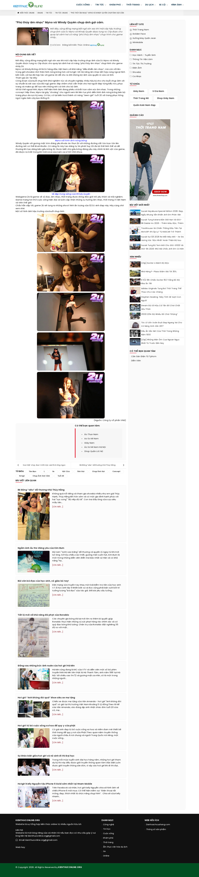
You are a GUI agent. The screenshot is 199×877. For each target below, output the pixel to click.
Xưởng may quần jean (144, 38)
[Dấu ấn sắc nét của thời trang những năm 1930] (135, 334)
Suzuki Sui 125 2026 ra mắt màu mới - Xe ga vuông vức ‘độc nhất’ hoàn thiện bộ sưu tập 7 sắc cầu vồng (162, 240)
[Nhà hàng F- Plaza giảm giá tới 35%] (135, 273)
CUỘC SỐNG (83, 5)
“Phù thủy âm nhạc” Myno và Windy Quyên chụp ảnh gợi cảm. (97, 13)
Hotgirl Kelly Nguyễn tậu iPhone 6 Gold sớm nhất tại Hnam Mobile (55, 784)
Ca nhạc (137, 76)
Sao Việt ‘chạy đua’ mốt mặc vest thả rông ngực (44, 465)
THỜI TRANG (133, 5)
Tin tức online (61, 13)
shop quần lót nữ (93, 451)
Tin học (106, 829)
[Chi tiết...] (57, 507)
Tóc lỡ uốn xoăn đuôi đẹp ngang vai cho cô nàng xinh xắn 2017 (161, 324)
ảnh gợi (80, 471)
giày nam (89, 443)
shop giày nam (165, 98)
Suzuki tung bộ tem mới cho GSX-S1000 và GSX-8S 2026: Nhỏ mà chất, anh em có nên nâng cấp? (162, 249)
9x (58, 146)
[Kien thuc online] (28, 4)
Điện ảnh (137, 68)
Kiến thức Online (27, 13)
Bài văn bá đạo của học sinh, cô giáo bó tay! (43, 581)
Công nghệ (108, 825)
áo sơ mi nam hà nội (95, 447)
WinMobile (138, 42)
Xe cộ (162, 5)
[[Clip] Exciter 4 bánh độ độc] (135, 264)
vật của (114, 149)
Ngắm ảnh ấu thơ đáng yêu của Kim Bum (41, 548)
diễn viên (136, 361)
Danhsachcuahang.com (158, 825)
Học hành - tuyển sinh (144, 55)
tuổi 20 (98, 95)
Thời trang (108, 843)
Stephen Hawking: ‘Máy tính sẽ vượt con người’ (161, 299)
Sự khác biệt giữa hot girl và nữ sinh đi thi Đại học (46, 756)
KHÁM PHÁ (115, 5)
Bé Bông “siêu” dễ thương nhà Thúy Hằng (97, 465)
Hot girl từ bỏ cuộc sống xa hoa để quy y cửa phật (46, 726)
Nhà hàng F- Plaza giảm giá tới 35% (159, 272)
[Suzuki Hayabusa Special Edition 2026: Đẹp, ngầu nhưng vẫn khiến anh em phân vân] (135, 213)
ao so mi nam (91, 439)
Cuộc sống (108, 834)
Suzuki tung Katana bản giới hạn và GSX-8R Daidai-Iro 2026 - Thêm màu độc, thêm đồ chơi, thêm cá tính (162, 223)
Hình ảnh (176, 5)
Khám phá (108, 838)
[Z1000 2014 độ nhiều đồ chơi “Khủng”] (135, 316)
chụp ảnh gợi (98, 471)
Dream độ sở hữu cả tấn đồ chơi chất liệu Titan (160, 307)
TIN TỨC (99, 5)
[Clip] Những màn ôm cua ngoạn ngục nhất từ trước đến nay (160, 341)
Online (40, 13)
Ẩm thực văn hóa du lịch (115, 847)
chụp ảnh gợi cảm (41, 476)
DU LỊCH (149, 5)
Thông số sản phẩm (156, 830)
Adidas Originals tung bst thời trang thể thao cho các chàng (161, 290)
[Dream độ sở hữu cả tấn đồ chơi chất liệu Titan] (135, 307)
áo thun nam (91, 434)
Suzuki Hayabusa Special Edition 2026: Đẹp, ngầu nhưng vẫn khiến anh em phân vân (162, 213)
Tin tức (49, 13)
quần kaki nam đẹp (144, 105)
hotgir (22, 476)
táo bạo (106, 143)
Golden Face (139, 34)
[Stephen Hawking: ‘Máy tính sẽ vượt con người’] (135, 298)
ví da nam (158, 91)
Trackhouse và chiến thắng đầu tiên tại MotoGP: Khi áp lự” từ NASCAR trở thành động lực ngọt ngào (161, 231)
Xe (104, 851)
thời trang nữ (141, 98)
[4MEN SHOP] (150, 160)
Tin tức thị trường (142, 64)
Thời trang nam (141, 30)
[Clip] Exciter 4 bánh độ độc (155, 263)
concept (20, 92)
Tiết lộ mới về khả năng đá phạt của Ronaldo (43, 615)
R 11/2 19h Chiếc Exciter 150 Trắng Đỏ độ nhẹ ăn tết (160, 282)
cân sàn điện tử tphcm (143, 356)
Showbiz (137, 72)
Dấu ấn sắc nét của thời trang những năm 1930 (160, 333)
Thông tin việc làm (143, 59)
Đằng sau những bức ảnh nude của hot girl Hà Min (46, 666)
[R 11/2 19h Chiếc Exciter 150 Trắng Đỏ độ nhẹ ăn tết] (135, 282)
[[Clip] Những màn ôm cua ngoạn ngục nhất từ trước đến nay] (135, 342)
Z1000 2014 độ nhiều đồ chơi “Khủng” (159, 314)
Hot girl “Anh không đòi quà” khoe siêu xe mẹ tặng (46, 698)
